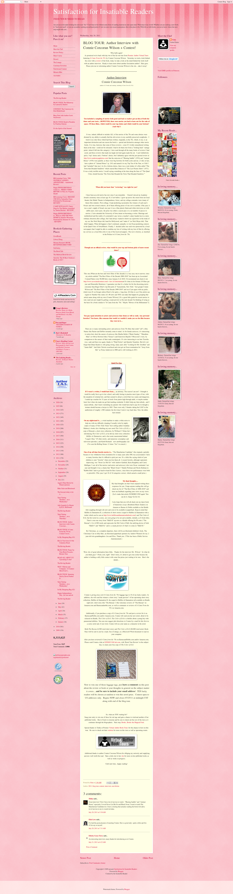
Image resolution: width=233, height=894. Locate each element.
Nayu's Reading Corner (64, 341)
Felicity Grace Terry (96, 836)
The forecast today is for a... (66, 493)
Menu (55, 46)
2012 (58, 454)
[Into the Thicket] (165, 160)
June (60, 603)
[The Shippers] (175, 146)
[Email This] (108, 783)
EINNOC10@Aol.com (112, 642)
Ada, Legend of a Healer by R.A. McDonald (66, 506)
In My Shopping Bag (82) (66, 589)
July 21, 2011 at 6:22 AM (97, 842)
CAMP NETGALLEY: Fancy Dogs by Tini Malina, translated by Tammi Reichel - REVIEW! (64, 208)
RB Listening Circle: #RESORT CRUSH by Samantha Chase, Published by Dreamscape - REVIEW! (64, 200)
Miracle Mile (57, 72)
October (61, 468)
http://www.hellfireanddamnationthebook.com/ (120, 515)
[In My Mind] (165, 154)
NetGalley (56, 248)
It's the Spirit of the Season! (62, 128)
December (61, 461)
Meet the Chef (58, 49)
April (60, 611)
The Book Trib (58, 251)
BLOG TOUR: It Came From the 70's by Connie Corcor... (65, 531)
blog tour (96, 786)
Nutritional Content (60, 69)
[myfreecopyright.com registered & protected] (64, 657)
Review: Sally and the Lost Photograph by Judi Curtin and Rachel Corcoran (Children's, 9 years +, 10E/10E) (65, 347)
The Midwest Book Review (62, 254)
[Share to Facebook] (114, 783)
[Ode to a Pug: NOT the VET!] (161, 168)
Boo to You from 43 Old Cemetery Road (66, 542)
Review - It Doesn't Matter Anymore (64, 360)
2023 (58, 413)
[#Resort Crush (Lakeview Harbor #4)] (170, 138)
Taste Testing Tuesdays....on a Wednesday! (64, 499)
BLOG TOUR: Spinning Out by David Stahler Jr (66, 576)
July (59, 479)
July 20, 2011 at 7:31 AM (97, 828)
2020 (58, 424)
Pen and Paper (61, 322)
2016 (58, 439)
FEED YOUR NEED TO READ (69, 18)
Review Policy (58, 52)
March (60, 614)
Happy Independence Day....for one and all (65, 594)
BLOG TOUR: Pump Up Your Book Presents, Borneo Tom (66, 552)
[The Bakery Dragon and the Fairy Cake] (161, 176)
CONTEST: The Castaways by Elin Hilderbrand (63, 110)
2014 (58, 447)
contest (101, 786)
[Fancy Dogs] (165, 140)
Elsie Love (92, 819)
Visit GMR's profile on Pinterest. (169, 70)
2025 (58, 406)
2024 (58, 410)
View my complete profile (173, 47)
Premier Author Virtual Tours (138, 55)
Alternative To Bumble (63, 335)
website (110, 730)
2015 (58, 443)
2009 (58, 630)
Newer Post (85, 857)
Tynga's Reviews (62, 308)
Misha (91, 798)
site (122, 756)
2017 (58, 436)
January (61, 622)
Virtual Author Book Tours (118, 728)
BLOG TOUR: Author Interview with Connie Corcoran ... (66, 524)
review (98, 61)
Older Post (148, 857)
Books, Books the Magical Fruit (132, 722)
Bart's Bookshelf (62, 333)
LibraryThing (57, 239)
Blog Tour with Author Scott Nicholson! (63, 116)
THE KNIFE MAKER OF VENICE (64, 325)
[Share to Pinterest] (117, 783)
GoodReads (57, 236)
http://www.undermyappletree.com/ (96, 158)
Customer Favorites (60, 65)
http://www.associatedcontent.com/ (96, 281)
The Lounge (57, 62)
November (62, 465)
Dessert (55, 59)
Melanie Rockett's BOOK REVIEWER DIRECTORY (62, 243)
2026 (58, 402)
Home (117, 857)
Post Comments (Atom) (97, 863)
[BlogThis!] (110, 783)
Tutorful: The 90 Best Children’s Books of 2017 (64, 259)
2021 (58, 421)
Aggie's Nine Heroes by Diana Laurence (65, 484)
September (62, 472)
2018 (58, 432)
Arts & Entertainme (116, 281)
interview (108, 786)
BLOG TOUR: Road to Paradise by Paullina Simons (64, 123)
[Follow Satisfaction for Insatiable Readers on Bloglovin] (168, 60)
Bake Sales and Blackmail (66, 488)
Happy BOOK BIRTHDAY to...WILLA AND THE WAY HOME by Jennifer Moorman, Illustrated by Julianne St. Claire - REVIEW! (64, 217)
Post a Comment (91, 847)
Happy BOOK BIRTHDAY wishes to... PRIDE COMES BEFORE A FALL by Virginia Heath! (63, 190)
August (60, 476)
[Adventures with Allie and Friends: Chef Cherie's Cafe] (165, 169)
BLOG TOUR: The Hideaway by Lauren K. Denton (63, 103)
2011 (90, 786)
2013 (58, 450)
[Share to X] (112, 783)
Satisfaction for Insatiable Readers (103, 11)
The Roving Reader (59, 98)
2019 (58, 428)
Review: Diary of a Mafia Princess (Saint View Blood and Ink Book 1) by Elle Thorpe (65, 313)
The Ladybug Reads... (63, 357)
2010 (58, 626)
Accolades (56, 75)
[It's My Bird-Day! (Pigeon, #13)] (170, 168)
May (60, 607)
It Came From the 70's (98, 58)
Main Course (57, 55)
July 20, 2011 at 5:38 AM (97, 812)
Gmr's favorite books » (173, 180)
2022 (58, 417)
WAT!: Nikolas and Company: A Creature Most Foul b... (66, 569)
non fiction (115, 786)
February (61, 618)
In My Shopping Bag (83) (66, 537)
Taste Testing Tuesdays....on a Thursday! (64, 516)
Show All (73, 367)
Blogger (120, 871)
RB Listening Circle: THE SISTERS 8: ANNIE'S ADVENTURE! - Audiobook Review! (63, 181)
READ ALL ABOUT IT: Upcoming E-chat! (66, 558)
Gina (174, 40)
